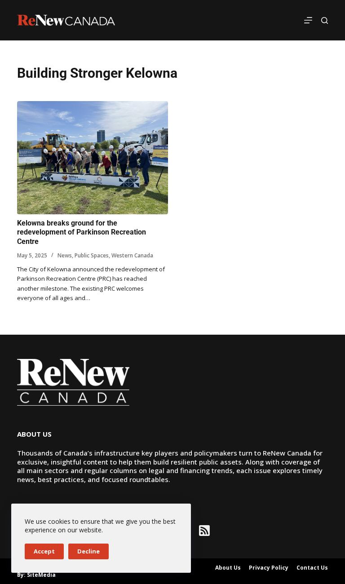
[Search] (324, 20)
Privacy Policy (268, 567)
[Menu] (308, 20)
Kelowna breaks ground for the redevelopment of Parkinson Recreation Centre (81, 232)
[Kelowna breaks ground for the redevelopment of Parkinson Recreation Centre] (92, 157)
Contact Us (312, 567)
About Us (228, 567)
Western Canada (132, 255)
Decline (88, 551)
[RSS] (204, 530)
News (65, 255)
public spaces (92, 255)
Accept (44, 551)
